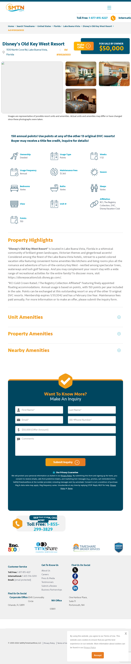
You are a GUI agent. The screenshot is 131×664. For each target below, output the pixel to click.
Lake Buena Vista (71, 26)
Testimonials (48, 582)
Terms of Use (62, 643)
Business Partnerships (52, 589)
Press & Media (48, 578)
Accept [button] (98, 655)
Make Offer (80, 46)
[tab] (65, 319)
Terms (70, 488)
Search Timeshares (26, 26)
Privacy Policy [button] (90, 647)
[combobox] (71, 419)
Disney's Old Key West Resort (97, 26)
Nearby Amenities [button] (28, 350)
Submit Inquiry (63, 462)
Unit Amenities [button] (25, 317)
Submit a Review (49, 586)
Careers (45, 574)
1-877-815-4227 (98, 18)
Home (11, 26)
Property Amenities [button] (30, 334)
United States (44, 26)
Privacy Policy (66, 476)
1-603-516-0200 (29, 576)
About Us (46, 570)
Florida (57, 26)
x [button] (126, 633)
